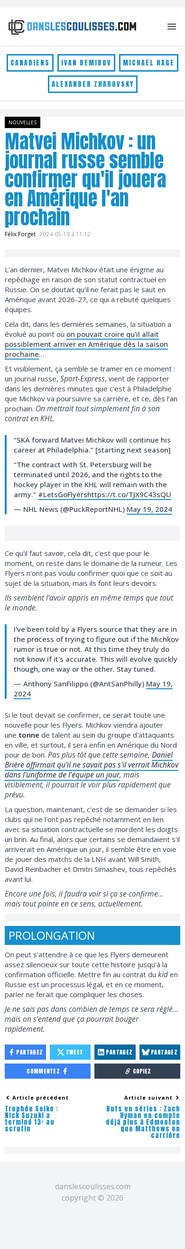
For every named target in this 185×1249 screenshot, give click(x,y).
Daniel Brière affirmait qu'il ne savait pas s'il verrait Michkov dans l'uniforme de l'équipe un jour (91, 764)
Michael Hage (149, 63)
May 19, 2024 (149, 509)
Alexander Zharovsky (93, 84)
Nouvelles (23, 122)
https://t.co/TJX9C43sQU (129, 494)
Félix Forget (20, 234)
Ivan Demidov (86, 63)
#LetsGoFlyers (62, 494)
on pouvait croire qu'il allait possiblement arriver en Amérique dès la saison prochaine (86, 344)
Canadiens (30, 63)
